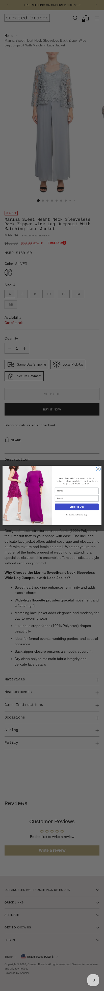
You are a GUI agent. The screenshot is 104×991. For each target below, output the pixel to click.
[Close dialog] (98, 469)
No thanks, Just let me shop (76, 515)
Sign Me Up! (77, 507)
